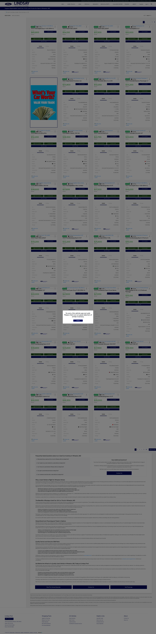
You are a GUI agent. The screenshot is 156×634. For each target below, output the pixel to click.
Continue (78, 320)
